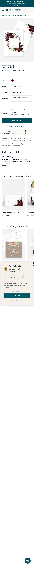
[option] (12, 80)
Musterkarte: (13, 70)
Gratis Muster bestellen (17, 126)
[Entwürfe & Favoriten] (27, 10)
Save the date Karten (17, 15)
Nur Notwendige (17, 301)
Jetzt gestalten (17, 120)
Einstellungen (16, 291)
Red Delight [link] (27, 15)
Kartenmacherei (6, 15)
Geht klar (17, 295)
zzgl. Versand (26, 114)
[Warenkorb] (30, 10)
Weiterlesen (5, 165)
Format (4, 75)
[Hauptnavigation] (3, 10)
